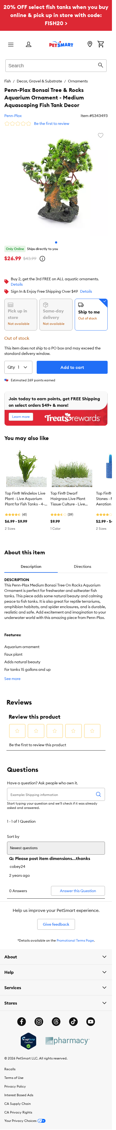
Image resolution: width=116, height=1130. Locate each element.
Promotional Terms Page (75, 936)
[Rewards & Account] (28, 44)
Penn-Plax (13, 115)
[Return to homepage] (61, 44)
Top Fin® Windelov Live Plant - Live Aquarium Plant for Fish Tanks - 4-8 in (26, 495)
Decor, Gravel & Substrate (39, 81)
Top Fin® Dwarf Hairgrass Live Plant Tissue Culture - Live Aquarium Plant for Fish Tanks (70, 495)
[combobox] (56, 64)
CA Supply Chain (17, 1100)
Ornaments (78, 81)
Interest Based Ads (18, 1091)
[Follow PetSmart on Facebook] (21, 1017)
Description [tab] (31, 562)
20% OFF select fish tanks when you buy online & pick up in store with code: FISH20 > (56, 15)
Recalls (9, 1065)
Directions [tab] (82, 562)
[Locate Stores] (90, 44)
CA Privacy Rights (18, 1108)
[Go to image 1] (56, 238)
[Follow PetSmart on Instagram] (39, 1017)
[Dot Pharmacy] (67, 1037)
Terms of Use (13, 1074)
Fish (7, 81)
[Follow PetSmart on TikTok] (73, 1017)
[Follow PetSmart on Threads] (56, 1017)
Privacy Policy (15, 1082)
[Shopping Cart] (100, 44)
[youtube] (90, 1017)
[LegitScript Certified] (28, 1037)
